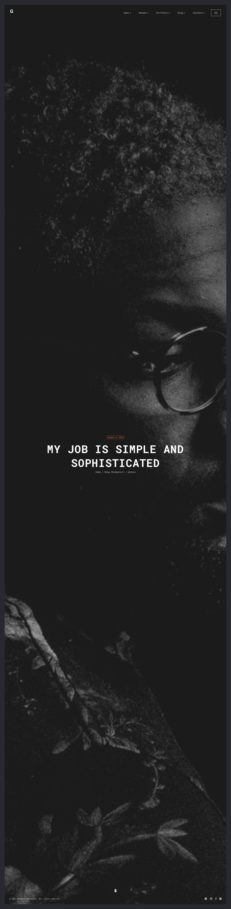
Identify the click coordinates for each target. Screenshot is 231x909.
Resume (142, 12)
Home (126, 12)
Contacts (198, 12)
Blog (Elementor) (114, 472)
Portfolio (162, 12)
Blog (180, 12)
